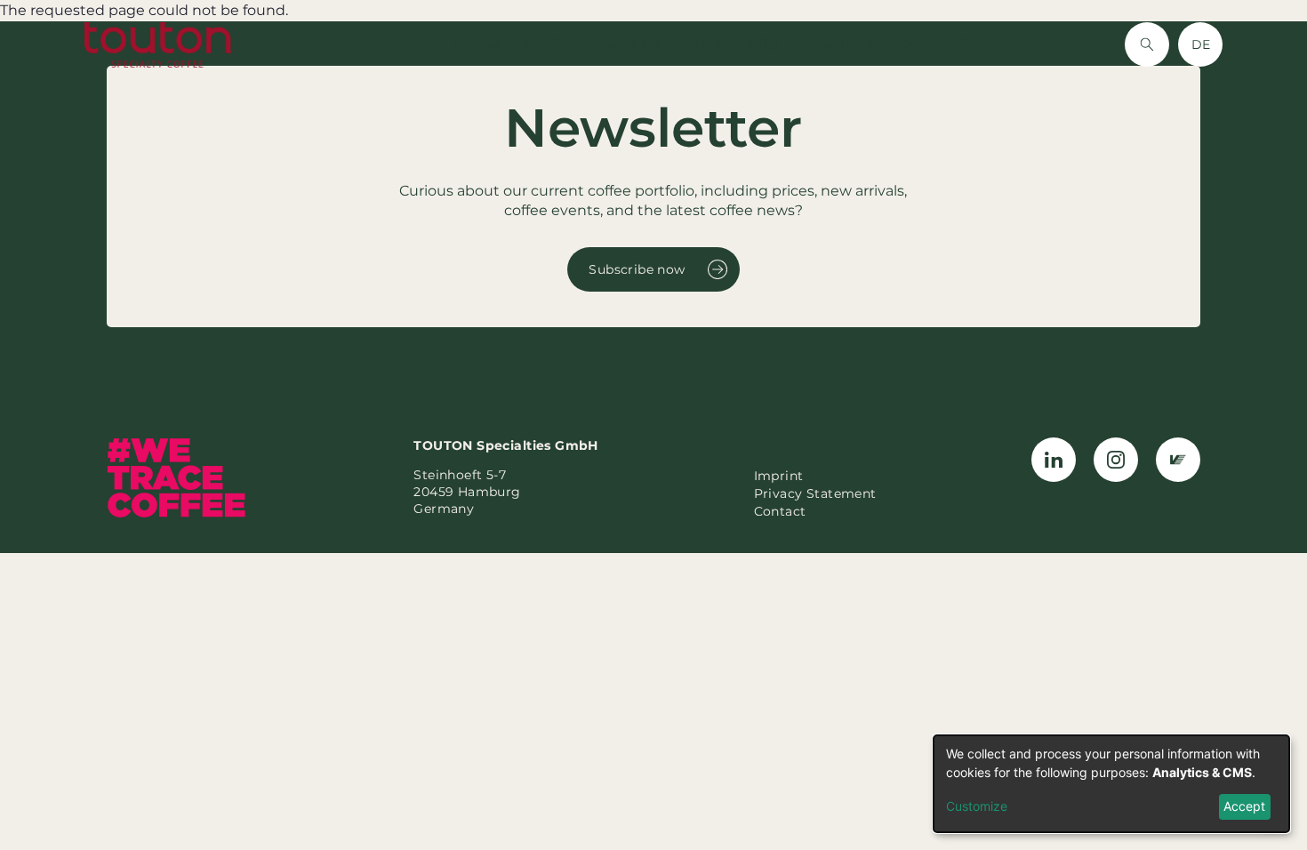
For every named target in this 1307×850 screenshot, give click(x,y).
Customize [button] (976, 806)
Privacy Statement (815, 493)
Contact (987, 44)
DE (1200, 44)
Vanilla (546, 44)
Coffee (477, 44)
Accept (1244, 806)
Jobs (919, 44)
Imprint (779, 476)
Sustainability (730, 44)
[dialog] (1111, 783)
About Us (626, 44)
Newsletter (841, 44)
